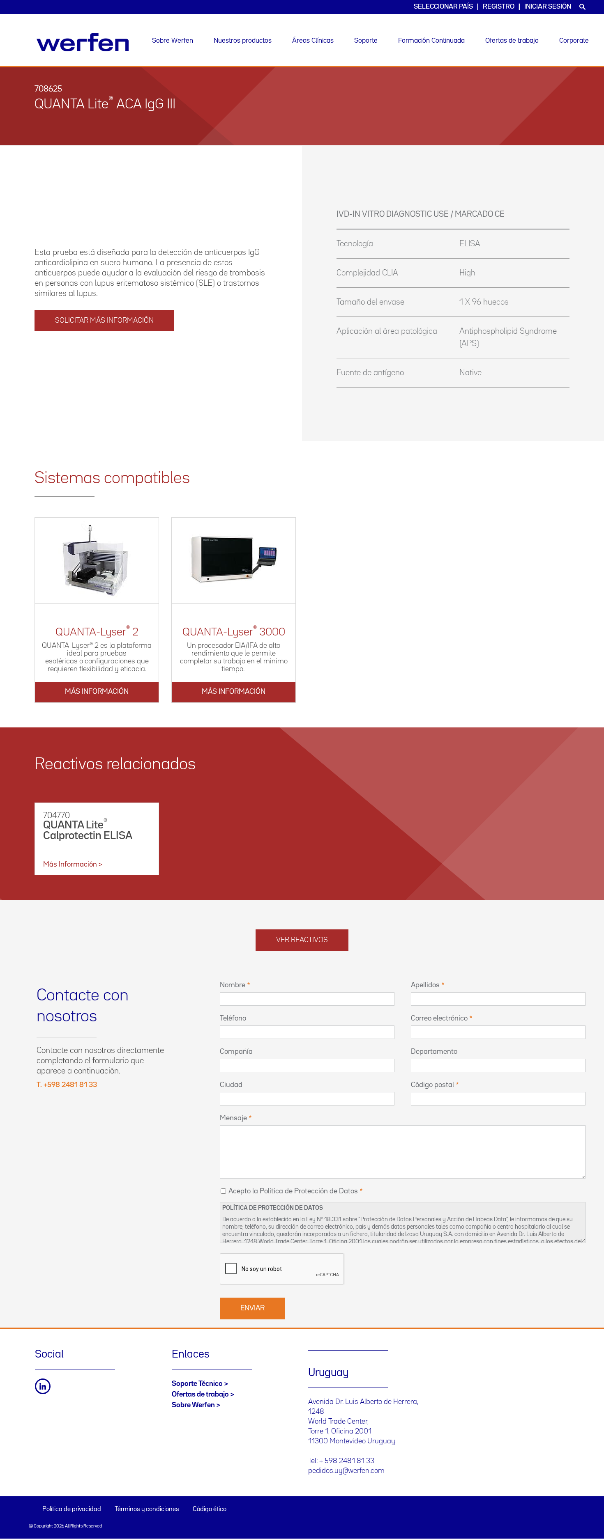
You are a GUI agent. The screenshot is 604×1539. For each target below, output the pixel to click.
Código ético (209, 1509)
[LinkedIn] (43, 1386)
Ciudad (231, 1085)
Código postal (432, 1085)
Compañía (236, 1051)
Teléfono (233, 1018)
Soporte (366, 41)
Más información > (72, 864)
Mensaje (233, 1118)
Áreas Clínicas (313, 41)
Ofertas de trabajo (512, 41)
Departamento (434, 1051)
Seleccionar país (443, 7)
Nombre (232, 985)
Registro (498, 7)
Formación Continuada (431, 41)
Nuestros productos (243, 41)
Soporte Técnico (197, 1384)
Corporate (574, 41)
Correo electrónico (439, 1018)
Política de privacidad (71, 1509)
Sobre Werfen (172, 41)
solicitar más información (104, 320)
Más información (97, 691)
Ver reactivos (302, 940)
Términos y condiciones (147, 1509)
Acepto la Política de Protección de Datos (293, 1191)
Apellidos (425, 985)
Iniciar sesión (547, 7)
